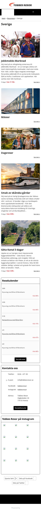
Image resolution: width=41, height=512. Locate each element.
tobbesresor (22, 386)
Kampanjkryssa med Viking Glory (12, 320)
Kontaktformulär (20, 408)
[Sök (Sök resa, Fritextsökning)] (20, 12)
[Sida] (7, 12)
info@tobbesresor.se (25, 380)
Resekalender (10, 280)
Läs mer (36, 82)
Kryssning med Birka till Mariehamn (13, 334)
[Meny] (33, 12)
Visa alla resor (20, 359)
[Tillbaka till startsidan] (20, 4)
